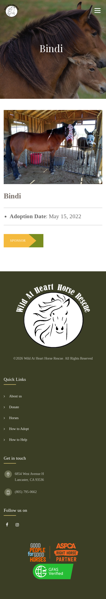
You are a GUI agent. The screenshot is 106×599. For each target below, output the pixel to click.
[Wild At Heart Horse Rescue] (11, 10)
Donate (14, 407)
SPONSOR (18, 240)
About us (15, 396)
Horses (13, 418)
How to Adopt (19, 429)
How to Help (18, 440)
